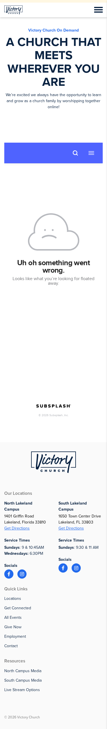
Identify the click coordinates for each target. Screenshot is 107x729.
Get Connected (17, 608)
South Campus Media (23, 680)
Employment (15, 636)
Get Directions (17, 528)
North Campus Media (22, 670)
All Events (13, 617)
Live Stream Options (22, 689)
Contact (11, 645)
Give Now (12, 627)
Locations (12, 598)
